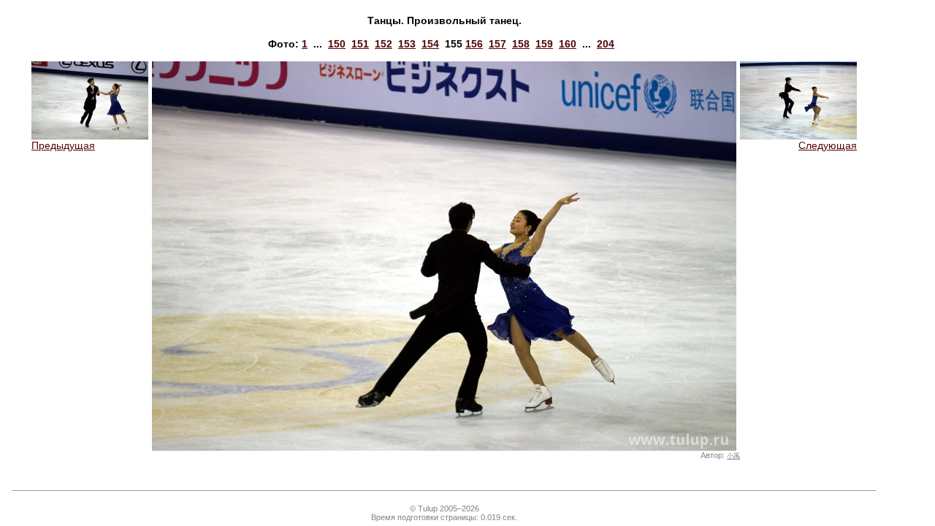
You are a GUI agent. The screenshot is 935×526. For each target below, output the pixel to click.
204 (605, 44)
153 (407, 44)
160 (567, 44)
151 (360, 44)
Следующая (827, 145)
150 (337, 44)
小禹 (733, 456)
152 (383, 44)
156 (474, 44)
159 (544, 44)
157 (497, 44)
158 (521, 44)
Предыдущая (63, 145)
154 (430, 44)
